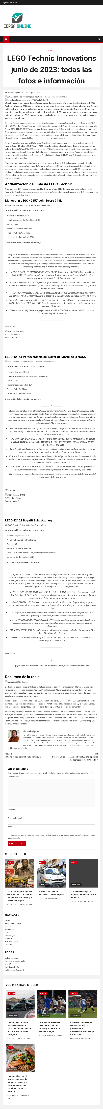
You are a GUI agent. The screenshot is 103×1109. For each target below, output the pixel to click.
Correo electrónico (16, 818)
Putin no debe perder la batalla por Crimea (23, 755)
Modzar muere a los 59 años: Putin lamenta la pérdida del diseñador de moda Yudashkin (75, 756)
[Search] (98, 38)
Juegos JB (81, 163)
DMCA (8, 964)
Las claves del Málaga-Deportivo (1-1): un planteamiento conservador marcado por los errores (82, 1028)
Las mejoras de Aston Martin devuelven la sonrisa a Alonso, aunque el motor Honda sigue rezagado (19, 1028)
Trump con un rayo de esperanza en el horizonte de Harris (83, 894)
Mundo (51, 50)
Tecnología (10, 935)
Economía (9, 929)
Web (10, 826)
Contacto (9, 944)
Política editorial (12, 967)
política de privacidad (14, 970)
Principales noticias (13, 923)
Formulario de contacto (15, 961)
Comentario (13, 776)
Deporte (8, 938)
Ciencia (8, 932)
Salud (10, 1047)
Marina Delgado (14, 92)
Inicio (7, 920)
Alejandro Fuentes (26, 904)
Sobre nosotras (11, 958)
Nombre (12, 809)
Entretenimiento (12, 941)
